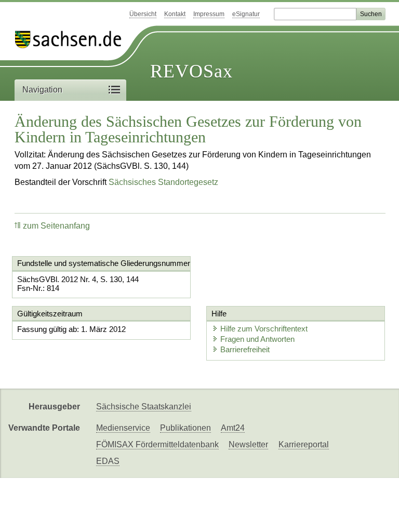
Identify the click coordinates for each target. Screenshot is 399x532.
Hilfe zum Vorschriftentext (264, 328)
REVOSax (191, 71)
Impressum (208, 14)
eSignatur (246, 14)
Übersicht (142, 14)
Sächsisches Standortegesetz (163, 182)
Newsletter (248, 444)
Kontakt (174, 14)
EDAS (107, 461)
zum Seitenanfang (56, 225)
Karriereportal (303, 444)
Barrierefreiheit (245, 349)
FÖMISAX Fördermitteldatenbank (157, 444)
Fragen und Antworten (257, 339)
